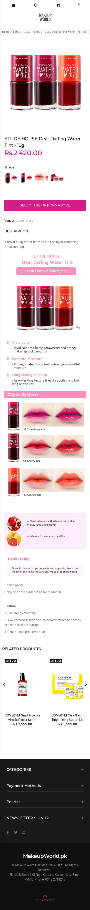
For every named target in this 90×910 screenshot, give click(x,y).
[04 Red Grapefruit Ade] (56, 178)
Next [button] (86, 80)
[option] (45, 80)
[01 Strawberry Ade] (10, 178)
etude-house (24, 220)
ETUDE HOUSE (21, 31)
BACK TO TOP (45, 900)
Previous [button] (4, 80)
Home (5, 31)
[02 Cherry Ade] (26, 178)
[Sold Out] (22, 684)
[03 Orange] (41, 178)
